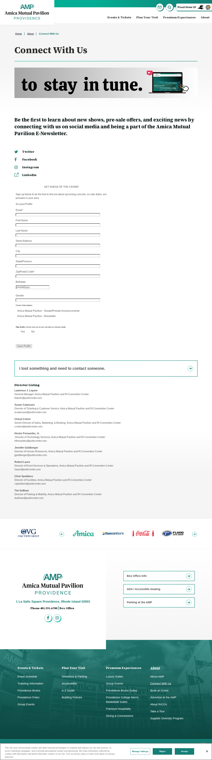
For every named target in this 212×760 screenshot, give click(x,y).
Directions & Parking (74, 676)
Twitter (28, 151)
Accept (184, 751)
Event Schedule (27, 676)
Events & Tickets (119, 17)
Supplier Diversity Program (166, 718)
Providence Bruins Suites (121, 690)
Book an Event (159, 690)
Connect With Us (160, 683)
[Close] (207, 751)
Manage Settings (140, 751)
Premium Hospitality (118, 708)
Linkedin (29, 175)
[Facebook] (48, 618)
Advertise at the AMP (163, 697)
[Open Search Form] (170, 8)
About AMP (157, 676)
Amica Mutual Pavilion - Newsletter (36, 316)
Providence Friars (28, 697)
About (205, 17)
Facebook (29, 159)
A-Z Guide (68, 690)
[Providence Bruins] (208, 7)
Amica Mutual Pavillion (27, 12)
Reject (162, 751)
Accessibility (69, 683)
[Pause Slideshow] (193, 523)
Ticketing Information (30, 683)
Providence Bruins (29, 690)
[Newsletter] (160, 8)
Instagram (30, 167)
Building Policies (72, 697)
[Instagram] (57, 618)
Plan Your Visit (147, 17)
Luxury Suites (114, 676)
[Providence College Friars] (200, 7)
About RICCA (158, 704)
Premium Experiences (179, 17)
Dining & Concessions (119, 715)
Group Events (26, 704)
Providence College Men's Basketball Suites (122, 699)
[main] (106, 271)
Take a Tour (157, 711)
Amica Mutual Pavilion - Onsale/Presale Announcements (48, 310)
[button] (62, 533)
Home (18, 33)
